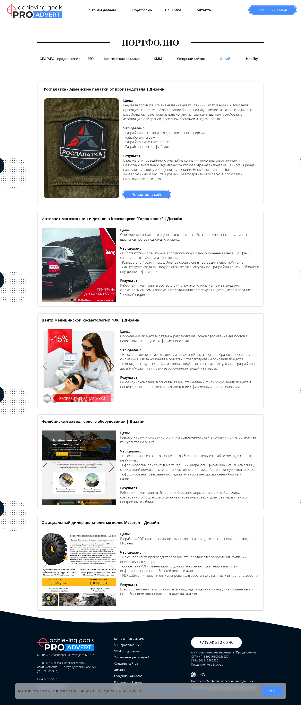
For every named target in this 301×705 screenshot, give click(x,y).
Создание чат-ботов (128, 676)
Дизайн (119, 670)
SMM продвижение (127, 651)
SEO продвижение (127, 645)
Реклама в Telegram (128, 682)
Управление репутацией (131, 657)
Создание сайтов (126, 663)
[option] (79, 265)
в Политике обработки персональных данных (177, 691)
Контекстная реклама (129, 639)
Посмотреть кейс (146, 194)
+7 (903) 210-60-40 (272, 9)
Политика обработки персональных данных (222, 681)
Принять (272, 691)
